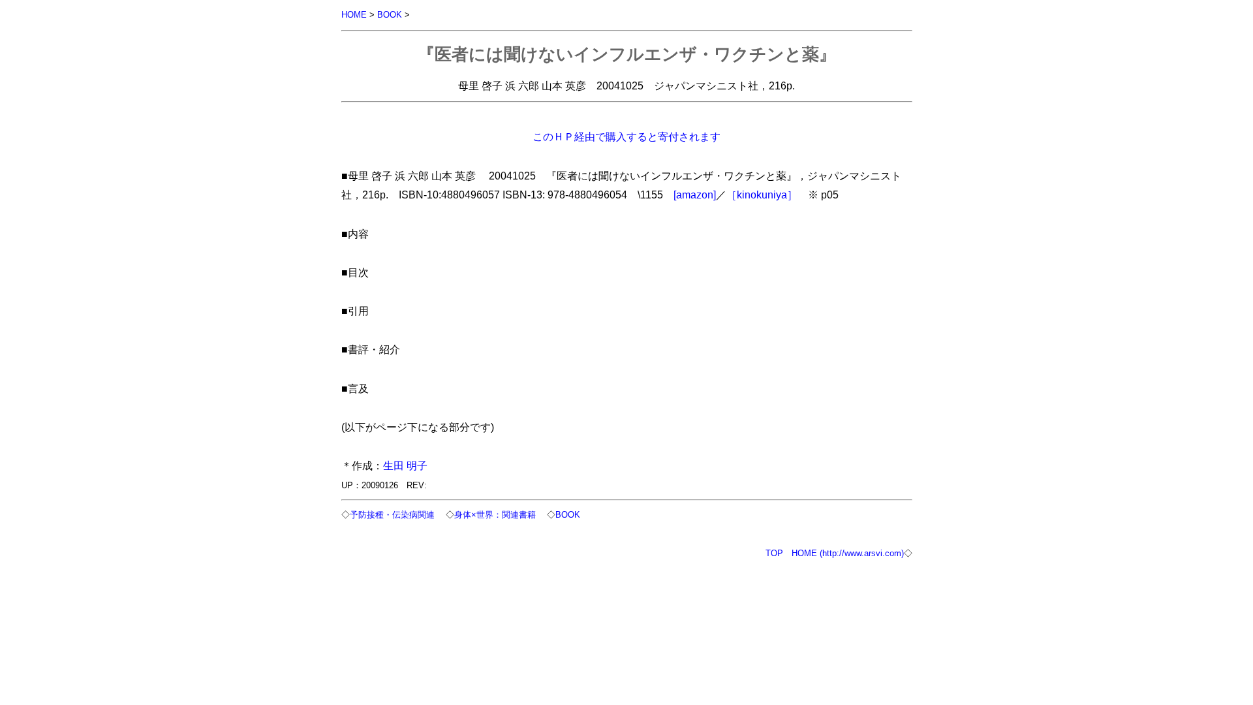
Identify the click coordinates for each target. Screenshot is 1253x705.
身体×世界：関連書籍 (495, 515)
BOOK (389, 15)
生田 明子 (405, 465)
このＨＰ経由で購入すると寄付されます (626, 136)
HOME (354, 15)
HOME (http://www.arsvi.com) (848, 553)
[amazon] (694, 194)
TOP (774, 553)
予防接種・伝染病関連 (392, 515)
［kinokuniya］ (761, 194)
